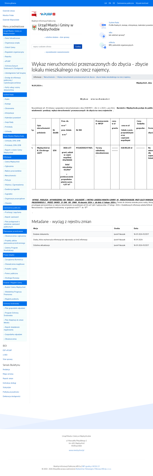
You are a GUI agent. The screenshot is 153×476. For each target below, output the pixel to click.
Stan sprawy (8, 359)
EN (110, 3)
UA (105, 3)
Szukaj (78, 46)
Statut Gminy (10, 47)
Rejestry (8, 56)
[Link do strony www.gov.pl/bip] (35, 14)
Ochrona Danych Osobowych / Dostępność (13, 67)
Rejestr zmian (8, 378)
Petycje (8, 180)
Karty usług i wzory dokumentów (12, 88)
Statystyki (7, 387)
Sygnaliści (8, 194)
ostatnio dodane (52, 37)
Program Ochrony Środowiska (11, 314)
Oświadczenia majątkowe (15, 264)
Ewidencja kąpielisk (12, 189)
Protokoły (9, 127)
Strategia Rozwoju (12, 278)
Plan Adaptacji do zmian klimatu (13, 321)
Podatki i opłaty (11, 269)
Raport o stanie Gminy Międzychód (13, 151)
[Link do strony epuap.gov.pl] (47, 14)
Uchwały (8, 131)
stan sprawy (64, 37)
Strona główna (10, 3)
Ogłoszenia (9, 166)
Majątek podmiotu (12, 299)
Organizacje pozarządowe (15, 198)
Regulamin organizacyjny (14, 52)
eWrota (112, 42)
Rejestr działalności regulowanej (12, 328)
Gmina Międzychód (12, 162)
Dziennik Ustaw (9, 11)
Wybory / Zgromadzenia (14, 185)
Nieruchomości (10, 175)
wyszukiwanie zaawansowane (57, 52)
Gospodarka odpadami (13, 334)
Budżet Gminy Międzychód (15, 287)
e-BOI (5, 355)
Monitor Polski (8, 15)
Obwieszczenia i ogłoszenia (15, 236)
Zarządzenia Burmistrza (14, 259)
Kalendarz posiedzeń (13, 117)
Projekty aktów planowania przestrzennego (14, 241)
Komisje (8, 104)
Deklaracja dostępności (11, 396)
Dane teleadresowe (12, 38)
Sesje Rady (9, 122)
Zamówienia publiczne (125, 3)
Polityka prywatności (11, 392)
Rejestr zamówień (12, 217)
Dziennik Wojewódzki (11, 20)
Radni (7, 99)
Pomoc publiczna (11, 273)
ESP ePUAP (7, 350)
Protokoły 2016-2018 (13, 145)
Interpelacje (9, 113)
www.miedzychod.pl (76, 450)
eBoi (110, 32)
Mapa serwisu (8, 374)
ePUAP (8, 61)
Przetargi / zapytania (13, 212)
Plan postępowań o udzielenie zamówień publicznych (12, 224)
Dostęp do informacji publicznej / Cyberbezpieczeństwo (12, 80)
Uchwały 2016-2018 (12, 141)
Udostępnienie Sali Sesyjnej (15, 73)
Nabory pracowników (13, 171)
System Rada (114, 22)
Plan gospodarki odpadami (15, 308)
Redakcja (6, 369)
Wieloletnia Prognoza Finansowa (13, 293)
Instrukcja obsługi (9, 383)
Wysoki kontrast (142, 3)
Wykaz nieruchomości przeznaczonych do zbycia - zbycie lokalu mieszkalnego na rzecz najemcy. (94, 77)
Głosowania (9, 108)
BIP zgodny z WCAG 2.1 (91, 466)
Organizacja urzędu (12, 43)
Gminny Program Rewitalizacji (11, 249)
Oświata (8, 203)
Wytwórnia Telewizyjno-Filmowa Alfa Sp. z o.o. (93, 469)
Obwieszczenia (10, 339)
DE (114, 3)
